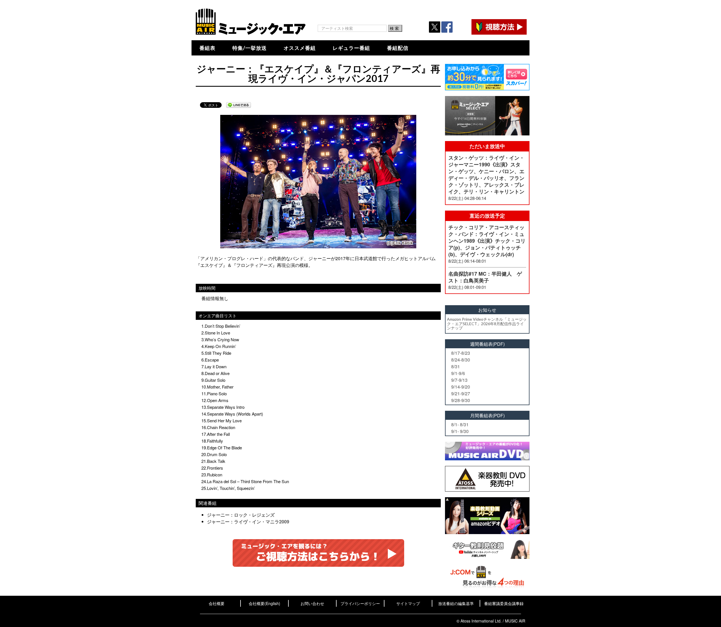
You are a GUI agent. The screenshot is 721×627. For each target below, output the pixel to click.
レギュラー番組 (351, 48)
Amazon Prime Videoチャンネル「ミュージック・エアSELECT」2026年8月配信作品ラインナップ (487, 323)
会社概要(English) (264, 603)
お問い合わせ (312, 603)
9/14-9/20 (460, 386)
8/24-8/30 (460, 359)
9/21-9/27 (460, 393)
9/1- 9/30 (460, 431)
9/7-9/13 (459, 380)
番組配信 (397, 48)
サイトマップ (408, 603)
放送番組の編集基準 (456, 603)
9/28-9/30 (460, 400)
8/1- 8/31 (460, 424)
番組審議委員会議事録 (504, 603)
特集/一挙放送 (249, 48)
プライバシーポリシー (360, 603)
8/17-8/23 (460, 353)
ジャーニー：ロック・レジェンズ (241, 515)
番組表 (207, 48)
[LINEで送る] (238, 105)
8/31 (455, 366)
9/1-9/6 (458, 373)
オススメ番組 (300, 48)
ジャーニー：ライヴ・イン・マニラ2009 (248, 521)
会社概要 (216, 603)
